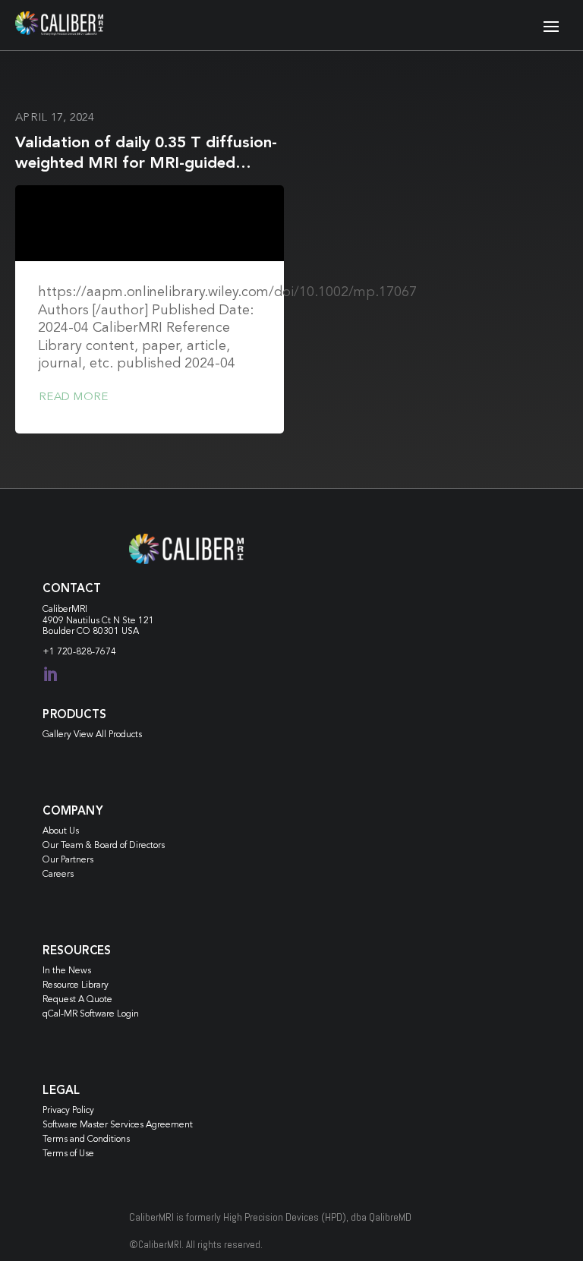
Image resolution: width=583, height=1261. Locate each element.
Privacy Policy (68, 1110)
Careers (58, 874)
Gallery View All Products (92, 734)
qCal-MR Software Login (91, 1014)
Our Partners (68, 860)
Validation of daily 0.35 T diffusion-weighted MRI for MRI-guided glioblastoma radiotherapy (146, 164)
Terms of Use (68, 1154)
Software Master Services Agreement (118, 1125)
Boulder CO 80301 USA (91, 631)
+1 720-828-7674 (79, 652)
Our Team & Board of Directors (104, 845)
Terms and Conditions (86, 1139)
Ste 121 (138, 621)
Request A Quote (77, 999)
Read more (73, 397)
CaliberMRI (65, 609)
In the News (67, 971)
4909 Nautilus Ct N (82, 621)
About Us (61, 831)
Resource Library (76, 985)
